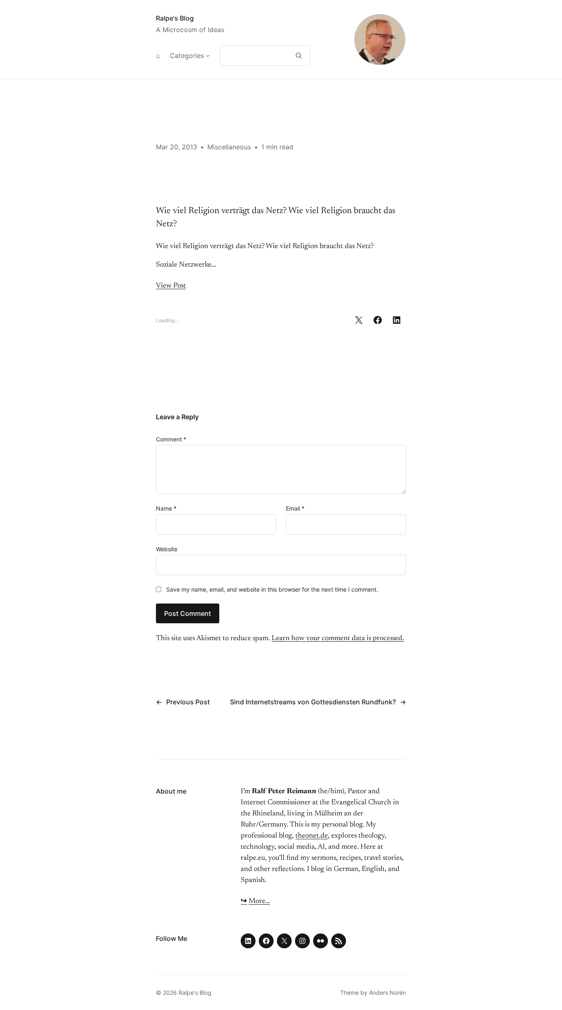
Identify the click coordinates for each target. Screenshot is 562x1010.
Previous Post (188, 702)
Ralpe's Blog (175, 18)
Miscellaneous (229, 147)
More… (259, 901)
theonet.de (311, 836)
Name (166, 508)
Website (166, 549)
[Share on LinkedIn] (396, 320)
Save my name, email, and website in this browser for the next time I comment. (272, 589)
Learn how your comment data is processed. (338, 638)
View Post (171, 286)
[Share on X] (359, 320)
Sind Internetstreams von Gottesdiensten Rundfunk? (313, 702)
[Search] (299, 55)
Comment (171, 439)
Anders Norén (387, 992)
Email (295, 508)
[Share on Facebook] (378, 320)
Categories (187, 55)
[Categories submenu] (208, 55)
